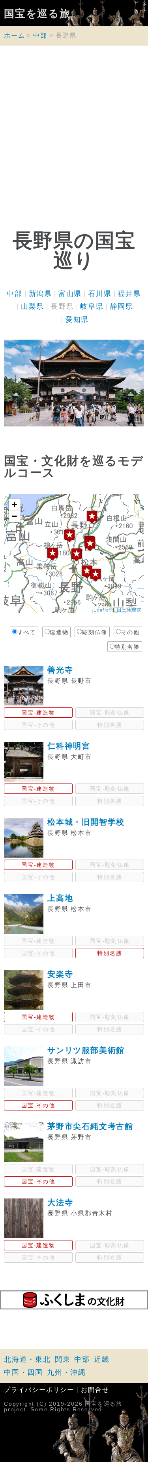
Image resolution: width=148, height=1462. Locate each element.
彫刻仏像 (94, 632)
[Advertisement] (74, 139)
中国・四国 (23, 1372)
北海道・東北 (27, 1359)
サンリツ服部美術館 (86, 1050)
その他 (130, 632)
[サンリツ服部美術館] (87, 571)
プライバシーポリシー (39, 1389)
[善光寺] (92, 517)
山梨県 (32, 306)
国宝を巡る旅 (37, 13)
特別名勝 (127, 647)
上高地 (60, 898)
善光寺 (60, 669)
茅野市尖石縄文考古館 (90, 1126)
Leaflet (102, 609)
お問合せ (95, 1389)
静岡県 (121, 306)
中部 (40, 35)
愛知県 (77, 319)
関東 (63, 1359)
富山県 (70, 294)
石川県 (99, 294)
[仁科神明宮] (69, 535)
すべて (26, 632)
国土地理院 (129, 609)
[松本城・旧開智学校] (76, 554)
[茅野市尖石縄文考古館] (95, 575)
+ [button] (15, 504)
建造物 (59, 632)
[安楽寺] (90, 544)
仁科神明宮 (68, 746)
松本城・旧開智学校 (86, 822)
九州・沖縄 (66, 1372)
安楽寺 (60, 974)
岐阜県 (91, 306)
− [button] (15, 516)
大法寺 (60, 1202)
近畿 (102, 1359)
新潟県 (40, 294)
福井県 (129, 294)
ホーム (14, 35)
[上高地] (52, 554)
